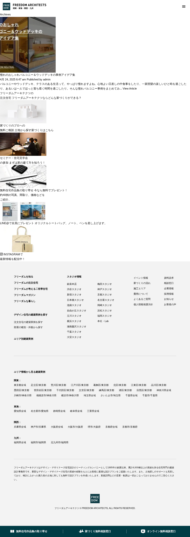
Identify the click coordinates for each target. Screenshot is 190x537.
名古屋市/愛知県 (39, 411)
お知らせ (169, 299)
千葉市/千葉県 (150, 395)
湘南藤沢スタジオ (76, 326)
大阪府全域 (57, 426)
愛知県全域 (20, 411)
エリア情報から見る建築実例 (29, 371)
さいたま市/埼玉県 (111, 395)
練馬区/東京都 (106, 390)
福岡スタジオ (104, 315)
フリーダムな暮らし (25, 301)
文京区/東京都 (86, 390)
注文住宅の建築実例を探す (28, 322)
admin (46, 79)
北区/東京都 (119, 385)
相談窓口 (169, 283)
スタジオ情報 (74, 276)
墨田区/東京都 (21, 390)
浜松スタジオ (104, 310)
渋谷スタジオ (74, 289)
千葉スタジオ (74, 331)
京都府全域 (111, 426)
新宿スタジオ (74, 294)
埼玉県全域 (90, 395)
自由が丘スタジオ (76, 310)
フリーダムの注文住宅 (26, 282)
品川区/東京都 (158, 385)
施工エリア (140, 288)
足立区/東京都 (38, 385)
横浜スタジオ (74, 321)
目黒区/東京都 (144, 390)
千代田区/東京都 (65, 390)
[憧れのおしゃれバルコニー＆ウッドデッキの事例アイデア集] (28, 19)
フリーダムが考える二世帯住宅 (31, 288)
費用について (141, 293)
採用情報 (169, 293)
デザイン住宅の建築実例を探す (31, 314)
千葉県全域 (131, 395)
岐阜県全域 (76, 411)
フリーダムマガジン (25, 295)
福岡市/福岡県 (38, 442)
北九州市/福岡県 (59, 442)
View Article (130, 88)
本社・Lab (103, 321)
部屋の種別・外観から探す (28, 327)
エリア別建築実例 (23, 338)
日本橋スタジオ (75, 300)
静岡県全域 (59, 411)
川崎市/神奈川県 (23, 395)
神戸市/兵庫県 (38, 426)
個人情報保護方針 (143, 304)
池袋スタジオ (74, 305)
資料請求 (169, 277)
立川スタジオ (74, 315)
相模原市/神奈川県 (46, 395)
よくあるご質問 (142, 299)
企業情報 (169, 288)
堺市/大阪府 (94, 426)
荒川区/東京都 (58, 385)
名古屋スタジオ (105, 300)
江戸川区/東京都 (80, 385)
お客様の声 (170, 304)
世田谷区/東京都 (43, 390)
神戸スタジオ (104, 289)
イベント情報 (141, 277)
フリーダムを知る (23, 276)
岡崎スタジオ (104, 305)
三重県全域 (93, 411)
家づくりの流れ (142, 283)
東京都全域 (20, 385)
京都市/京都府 (129, 426)
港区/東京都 (125, 390)
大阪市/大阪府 (75, 426)
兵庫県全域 (20, 426)
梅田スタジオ (104, 284)
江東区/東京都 (138, 385)
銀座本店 (72, 284)
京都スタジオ (104, 294)
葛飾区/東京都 (101, 385)
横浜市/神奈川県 (70, 395)
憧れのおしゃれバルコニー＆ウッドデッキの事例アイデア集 (37, 74)
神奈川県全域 (164, 390)
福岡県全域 (20, 442)
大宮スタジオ (74, 337)
